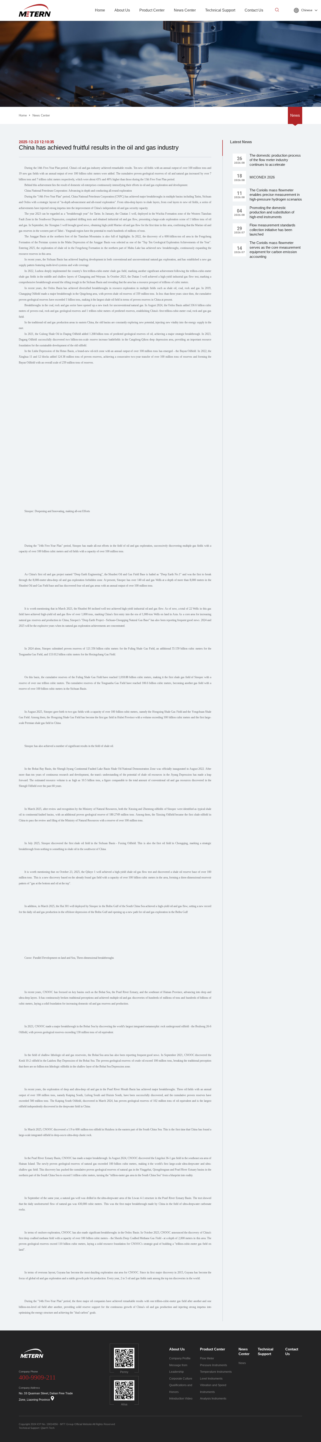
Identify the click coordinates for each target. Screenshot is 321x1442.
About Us (177, 1349)
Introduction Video (180, 1398)
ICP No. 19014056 (47, 1424)
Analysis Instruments (213, 1398)
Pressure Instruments (213, 1365)
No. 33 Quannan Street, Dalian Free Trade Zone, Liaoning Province (46, 1396)
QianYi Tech (48, 1428)
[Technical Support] (220, 19)
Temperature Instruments (216, 1371)
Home (23, 115)
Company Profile (180, 1358)
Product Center (212, 1349)
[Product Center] (151, 19)
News (295, 115)
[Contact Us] (254, 19)
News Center (41, 115)
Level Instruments (211, 1378)
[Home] (100, 19)
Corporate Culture (180, 1378)
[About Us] (122, 19)
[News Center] (185, 19)
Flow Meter (207, 1358)
